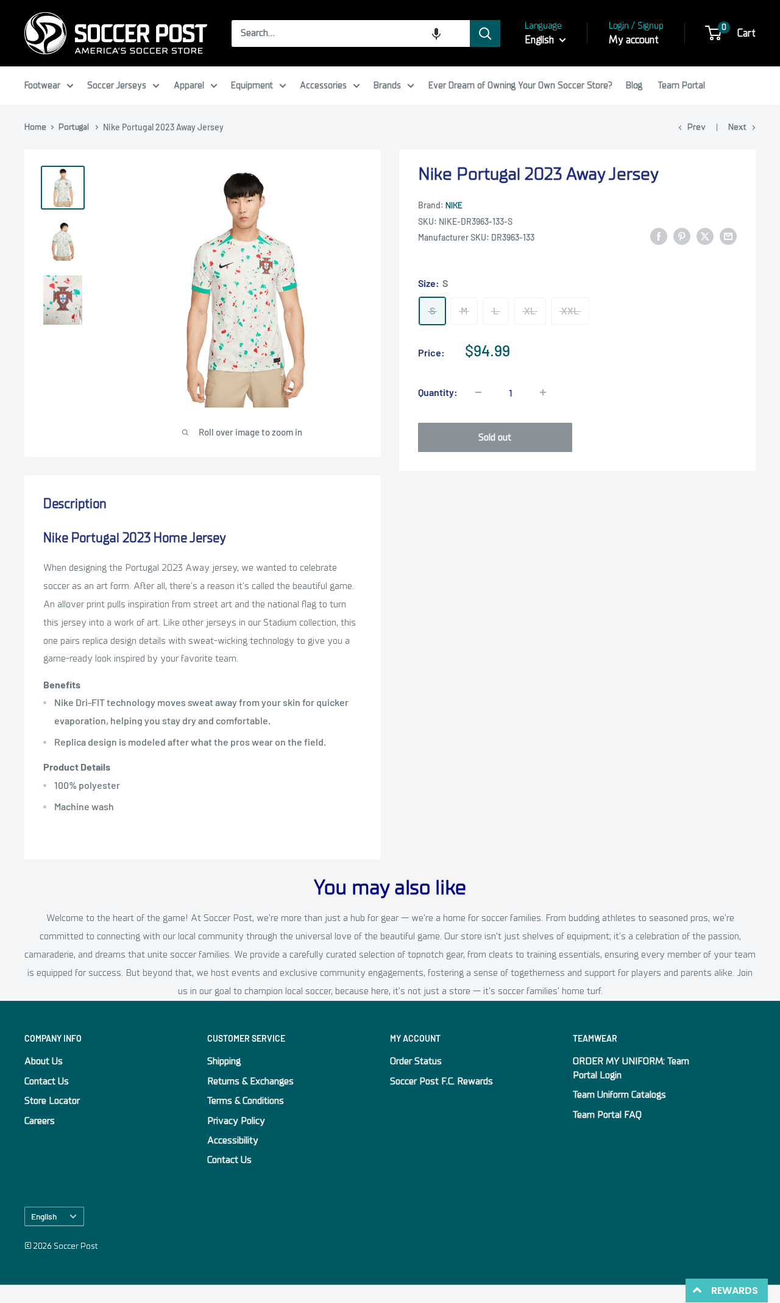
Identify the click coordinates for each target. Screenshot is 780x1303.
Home (35, 127)
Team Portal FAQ (607, 1114)
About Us (43, 1061)
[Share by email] (728, 236)
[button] (436, 33)
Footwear (42, 85)
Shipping (224, 1061)
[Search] (485, 33)
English (44, 1216)
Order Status (416, 1061)
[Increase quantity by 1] (543, 392)
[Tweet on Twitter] (705, 236)
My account (634, 40)
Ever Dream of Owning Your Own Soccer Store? (520, 85)
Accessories (323, 85)
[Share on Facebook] (658, 236)
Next (737, 127)
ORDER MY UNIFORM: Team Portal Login (631, 1068)
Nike (453, 205)
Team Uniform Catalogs (619, 1094)
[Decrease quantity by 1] (478, 392)
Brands (387, 85)
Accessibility (232, 1140)
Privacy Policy (236, 1120)
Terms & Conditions (245, 1100)
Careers (39, 1120)
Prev (696, 127)
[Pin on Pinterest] (681, 236)
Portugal (73, 127)
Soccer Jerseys (116, 85)
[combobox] (351, 33)
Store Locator (52, 1100)
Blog (634, 85)
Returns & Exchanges (250, 1081)
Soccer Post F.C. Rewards (441, 1081)
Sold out (494, 437)
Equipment (252, 85)
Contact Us (46, 1081)
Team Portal (681, 85)
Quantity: (438, 392)
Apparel (189, 85)
